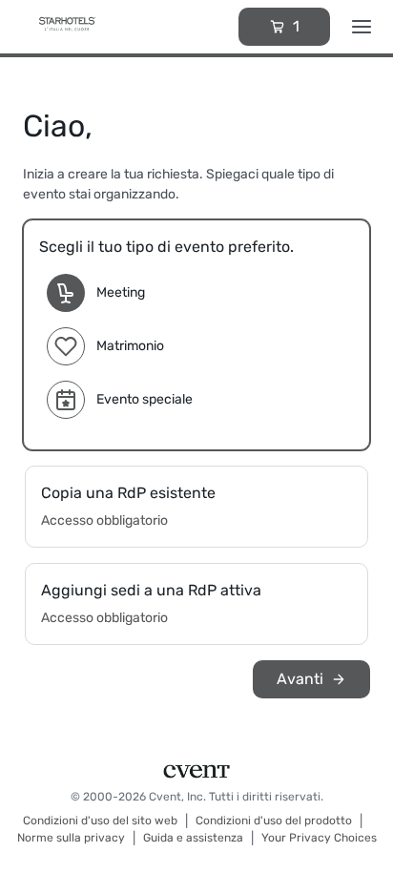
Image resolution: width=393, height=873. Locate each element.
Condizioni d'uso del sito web (100, 820)
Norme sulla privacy (71, 837)
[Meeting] (66, 293)
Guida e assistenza (193, 837)
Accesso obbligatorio (104, 520)
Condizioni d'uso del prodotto (274, 820)
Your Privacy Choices (319, 837)
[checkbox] (196, 334)
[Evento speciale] (66, 400)
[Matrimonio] (66, 346)
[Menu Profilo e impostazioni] (361, 27)
